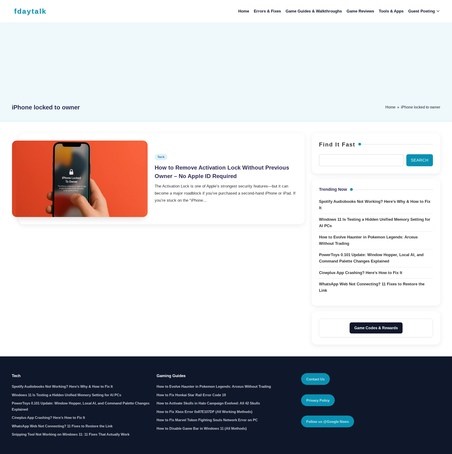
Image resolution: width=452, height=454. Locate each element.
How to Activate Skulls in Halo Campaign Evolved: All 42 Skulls (208, 403)
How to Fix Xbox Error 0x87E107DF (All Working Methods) (204, 412)
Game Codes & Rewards (376, 328)
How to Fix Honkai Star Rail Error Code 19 (191, 395)
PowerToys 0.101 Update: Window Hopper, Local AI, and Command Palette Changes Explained (80, 406)
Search (419, 160)
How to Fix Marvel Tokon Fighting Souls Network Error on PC (207, 420)
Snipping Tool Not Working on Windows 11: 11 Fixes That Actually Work (70, 434)
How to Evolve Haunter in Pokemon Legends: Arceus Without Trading (214, 386)
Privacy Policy (318, 400)
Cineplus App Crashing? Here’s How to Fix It (48, 418)
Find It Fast (337, 144)
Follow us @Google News (327, 422)
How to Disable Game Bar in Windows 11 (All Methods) (202, 428)
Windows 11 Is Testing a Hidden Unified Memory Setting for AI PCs (66, 395)
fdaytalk (30, 11)
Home (390, 107)
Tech (161, 157)
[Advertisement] (226, 65)
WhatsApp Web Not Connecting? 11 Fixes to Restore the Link (62, 426)
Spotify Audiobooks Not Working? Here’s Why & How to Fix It (62, 386)
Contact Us (315, 379)
